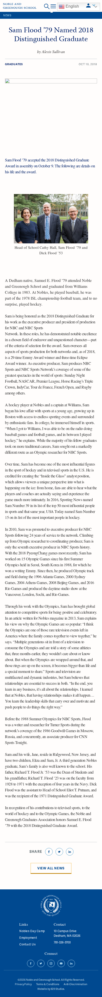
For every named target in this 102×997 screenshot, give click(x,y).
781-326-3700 (62, 942)
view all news (51, 868)
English (72, 6)
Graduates (14, 64)
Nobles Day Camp (32, 931)
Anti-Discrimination (75, 984)
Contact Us (27, 944)
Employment (28, 938)
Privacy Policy (23, 984)
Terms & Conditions (47, 984)
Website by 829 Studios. (51, 988)
